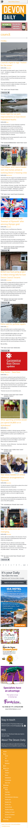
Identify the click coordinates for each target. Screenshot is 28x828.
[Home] (14, 12)
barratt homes (21, 194)
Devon (21, 142)
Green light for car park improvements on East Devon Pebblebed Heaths (13, 117)
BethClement (9, 175)
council (5, 89)
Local (6, 756)
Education (7, 794)
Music (6, 775)
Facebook (18, 725)
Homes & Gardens (10, 814)
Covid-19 (11, 396)
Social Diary (8, 817)
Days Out (7, 782)
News (4, 754)
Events (6, 770)
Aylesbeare (6, 449)
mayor (8, 194)
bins (5, 555)
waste (7, 555)
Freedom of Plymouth (19, 246)
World (6, 761)
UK (6, 758)
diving (9, 246)
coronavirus (6, 396)
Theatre (7, 772)
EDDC (10, 450)
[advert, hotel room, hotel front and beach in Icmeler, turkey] (14, 607)
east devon (6, 300)
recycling (11, 555)
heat (10, 298)
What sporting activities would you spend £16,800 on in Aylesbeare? (14, 422)
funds (12, 347)
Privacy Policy (8, 824)
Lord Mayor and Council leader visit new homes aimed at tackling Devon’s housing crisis (14, 170)
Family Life (8, 799)
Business (7, 763)
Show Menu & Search (14, 1)
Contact (3, 824)
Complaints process (6, 826)
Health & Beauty (9, 809)
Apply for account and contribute (14, 582)
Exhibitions (8, 777)
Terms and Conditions (15, 824)
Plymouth (13, 89)
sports (10, 449)
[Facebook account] (25, 726)
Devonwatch (9, 280)
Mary (7, 122)
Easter (17, 394)
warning (21, 394)
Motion (16, 89)
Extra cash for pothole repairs (13, 324)
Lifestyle (5, 787)
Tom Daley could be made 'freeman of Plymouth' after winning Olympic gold (12, 221)
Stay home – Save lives (10, 372)
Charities (7, 792)
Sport (4, 766)
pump (13, 298)
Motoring (5, 819)
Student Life (8, 802)
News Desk (8, 67)
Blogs (6, 789)
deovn (18, 504)
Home (4, 751)
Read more (4, 92)
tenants (14, 300)
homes (5, 194)
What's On (6, 768)
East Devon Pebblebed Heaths (10, 142)
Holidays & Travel (9, 812)
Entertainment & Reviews (11, 797)
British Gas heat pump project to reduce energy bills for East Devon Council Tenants (13, 275)
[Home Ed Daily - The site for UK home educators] (14, 26)
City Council (6, 557)
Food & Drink (8, 807)
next (24, 565)
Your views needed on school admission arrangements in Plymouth (13, 477)
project (15, 298)
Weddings (6, 785)
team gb (5, 246)
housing (16, 194)
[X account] (22, 726)
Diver (16, 248)
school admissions (8, 504)
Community (8, 780)
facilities (14, 449)
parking (18, 142)
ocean (8, 89)
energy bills (20, 298)
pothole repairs (17, 347)
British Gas (6, 298)
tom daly (12, 246)
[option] (14, 26)
